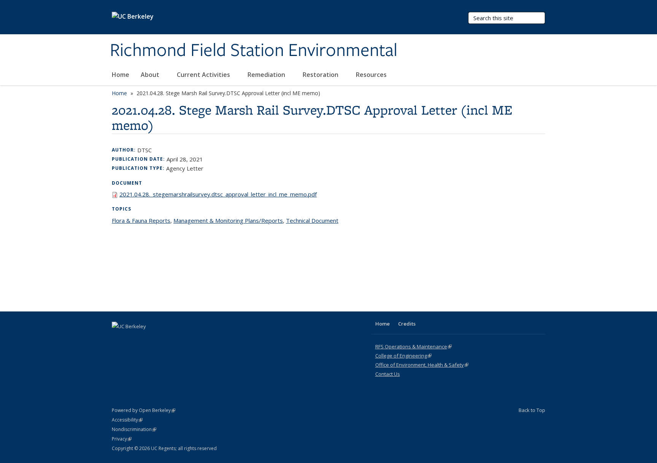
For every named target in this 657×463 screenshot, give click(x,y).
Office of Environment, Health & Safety (421, 364)
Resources (372, 74)
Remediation (267, 74)
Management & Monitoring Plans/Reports (228, 220)
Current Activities (204, 74)
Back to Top (532, 410)
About (151, 74)
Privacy (122, 439)
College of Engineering (403, 355)
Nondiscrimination (134, 429)
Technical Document (312, 220)
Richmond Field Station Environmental (253, 50)
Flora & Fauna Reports (141, 220)
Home (120, 74)
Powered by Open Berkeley (143, 410)
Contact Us (387, 373)
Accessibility (127, 420)
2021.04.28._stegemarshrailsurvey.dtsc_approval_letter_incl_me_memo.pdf (218, 194)
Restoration (321, 74)
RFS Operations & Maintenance (413, 346)
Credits (407, 323)
